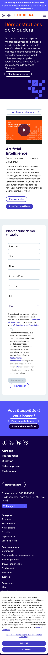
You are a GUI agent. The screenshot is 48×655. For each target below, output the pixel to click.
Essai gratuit (8, 568)
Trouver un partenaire (12, 563)
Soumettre (17, 380)
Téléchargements (10, 559)
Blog (4, 587)
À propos (7, 450)
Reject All (24, 643)
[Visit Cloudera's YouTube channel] (25, 442)
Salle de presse (11, 465)
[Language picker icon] (9, 15)
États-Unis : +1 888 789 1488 (18, 493)
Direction (7, 460)
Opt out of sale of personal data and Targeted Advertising (24, 636)
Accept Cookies (24, 650)
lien (18, 367)
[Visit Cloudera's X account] (11, 442)
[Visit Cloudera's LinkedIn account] (18, 442)
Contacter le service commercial (18, 555)
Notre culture (8, 527)
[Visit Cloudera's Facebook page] (4, 442)
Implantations (8, 536)
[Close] (44, 594)
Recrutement (10, 455)
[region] (24, 622)
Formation (7, 572)
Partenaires (9, 471)
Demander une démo (24, 426)
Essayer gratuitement (23, 421)
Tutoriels (6, 576)
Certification (8, 550)
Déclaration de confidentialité (26, 325)
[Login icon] (3, 15)
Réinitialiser (19, 385)
